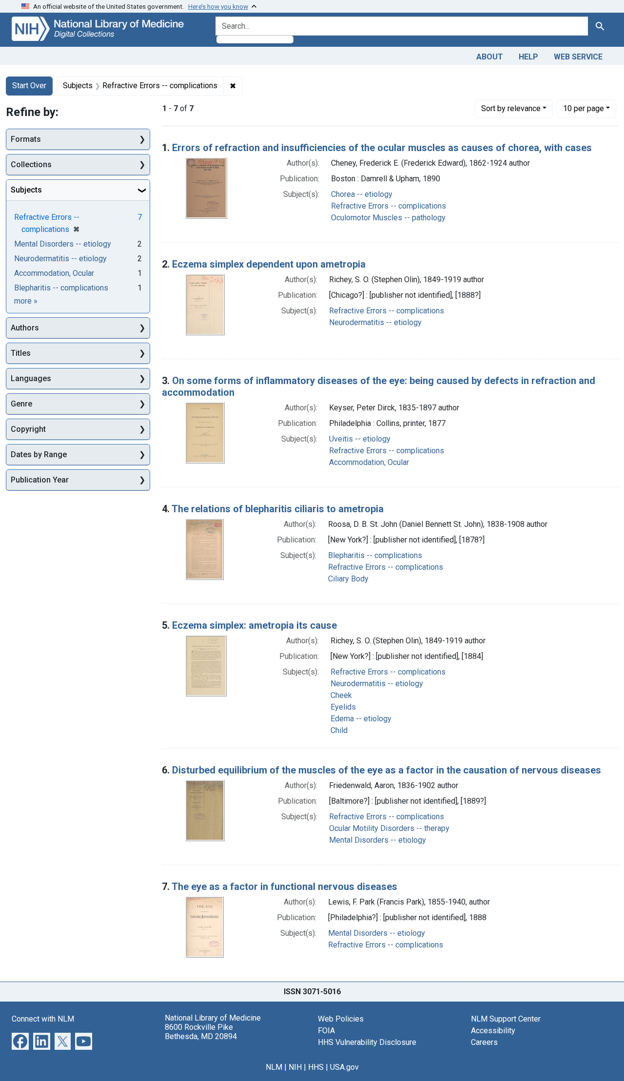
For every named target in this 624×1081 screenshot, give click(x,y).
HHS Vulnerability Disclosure (367, 1042)
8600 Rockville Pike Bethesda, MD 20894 (201, 1032)
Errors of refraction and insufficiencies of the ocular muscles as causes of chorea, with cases (382, 148)
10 (583, 108)
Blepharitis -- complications (375, 555)
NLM (274, 1067)
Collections (31, 164)
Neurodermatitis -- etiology (375, 322)
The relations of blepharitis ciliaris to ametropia (278, 509)
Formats (26, 139)
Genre (21, 403)
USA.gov (344, 1067)
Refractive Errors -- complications (388, 206)
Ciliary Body (348, 578)
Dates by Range (39, 454)
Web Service (578, 56)
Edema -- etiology (361, 718)
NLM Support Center (506, 1018)
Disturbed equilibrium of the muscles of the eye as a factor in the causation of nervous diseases (386, 770)
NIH (295, 1067)
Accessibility (493, 1030)
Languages (31, 378)
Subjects (26, 189)
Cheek (341, 695)
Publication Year (40, 479)
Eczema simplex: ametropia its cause (254, 625)
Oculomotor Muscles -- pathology (388, 217)
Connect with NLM (43, 1018)
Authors (25, 327)
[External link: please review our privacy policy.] (20, 1040)
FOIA (326, 1030)
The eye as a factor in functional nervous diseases (284, 886)
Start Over (29, 85)
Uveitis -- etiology (359, 439)
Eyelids (343, 707)
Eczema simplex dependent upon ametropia (269, 264)
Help (528, 56)
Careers (484, 1042)
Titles (21, 353)
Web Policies (341, 1018)
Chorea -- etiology (361, 194)
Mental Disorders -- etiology (377, 840)
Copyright (28, 429)
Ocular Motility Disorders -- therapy (389, 828)
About (489, 56)
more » (26, 301)
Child (339, 730)
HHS (316, 1067)
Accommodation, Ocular (369, 462)
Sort (511, 108)
